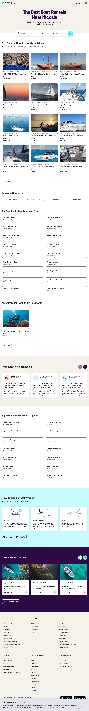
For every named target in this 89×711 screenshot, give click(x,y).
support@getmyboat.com (66, 666)
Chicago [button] (33, 678)
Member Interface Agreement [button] (11, 644)
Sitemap (5, 647)
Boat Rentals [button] (62, 623)
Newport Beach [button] (35, 675)
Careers (5, 626)
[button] (22, 47)
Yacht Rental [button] (62, 638)
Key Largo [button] (34, 684)
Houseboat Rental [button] (64, 632)
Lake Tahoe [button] (34, 666)
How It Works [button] (35, 623)
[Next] (85, 367)
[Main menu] (86, 3)
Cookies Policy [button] (7, 638)
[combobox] (26, 33)
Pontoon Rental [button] (63, 635)
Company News (8, 660)
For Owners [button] (34, 626)
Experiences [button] (63, 619)
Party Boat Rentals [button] (64, 647)
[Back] (80, 367)
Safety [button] (33, 632)
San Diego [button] (34, 669)
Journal (6, 656)
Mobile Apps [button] (34, 629)
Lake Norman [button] (35, 681)
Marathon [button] (33, 690)
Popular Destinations (38, 656)
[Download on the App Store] (7, 537)
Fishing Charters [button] (63, 629)
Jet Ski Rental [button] (62, 626)
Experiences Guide (8, 666)
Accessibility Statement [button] (10, 641)
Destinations (6, 669)
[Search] (70, 33)
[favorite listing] (28, 71)
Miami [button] (32, 660)
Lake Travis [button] (34, 672)
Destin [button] (33, 687)
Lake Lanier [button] (34, 663)
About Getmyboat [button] (8, 623)
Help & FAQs (62, 660)
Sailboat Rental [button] (63, 641)
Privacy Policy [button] (60, 707)
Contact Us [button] (6, 650)
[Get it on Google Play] (21, 537)
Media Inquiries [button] (7, 629)
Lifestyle (5, 663)
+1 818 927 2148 (63, 663)
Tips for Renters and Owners (11, 672)
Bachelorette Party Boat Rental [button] (67, 644)
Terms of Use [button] (51, 705)
